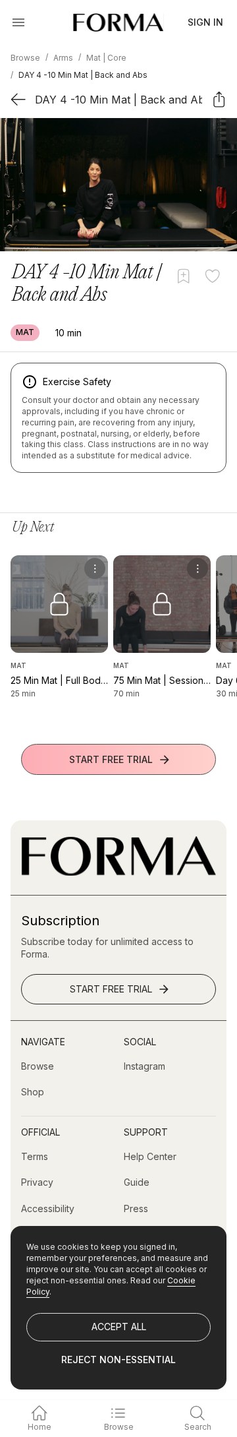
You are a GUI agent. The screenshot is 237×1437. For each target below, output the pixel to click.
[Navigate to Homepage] (118, 22)
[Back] (18, 99)
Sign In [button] (205, 22)
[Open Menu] (18, 22)
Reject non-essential (118, 1359)
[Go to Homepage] (118, 872)
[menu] (95, 568)
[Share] (219, 99)
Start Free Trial (111, 759)
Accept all (119, 1326)
